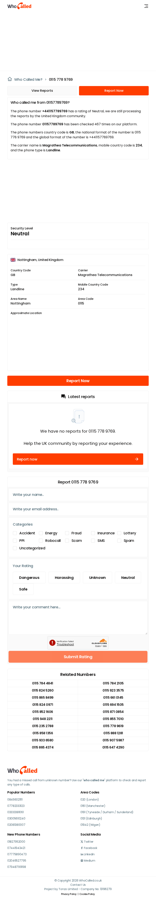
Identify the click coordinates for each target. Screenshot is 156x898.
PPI (21, 540)
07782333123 (15, 806)
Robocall (53, 540)
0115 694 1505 (113, 704)
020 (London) (89, 800)
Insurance (106, 533)
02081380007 (16, 825)
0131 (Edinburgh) (91, 818)
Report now (27, 459)
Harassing (64, 577)
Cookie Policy (87, 894)
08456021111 (14, 800)
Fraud (76, 533)
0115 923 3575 (113, 690)
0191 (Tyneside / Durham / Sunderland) (106, 812)
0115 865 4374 (43, 747)
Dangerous (29, 577)
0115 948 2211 (43, 719)
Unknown (97, 577)
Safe (23, 589)
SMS (101, 540)
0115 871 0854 (113, 711)
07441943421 (16, 848)
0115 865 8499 (42, 697)
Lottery (130, 533)
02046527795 (16, 861)
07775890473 (16, 854)
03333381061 (15, 812)
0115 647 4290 (113, 747)
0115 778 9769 (61, 79)
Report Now (114, 90)
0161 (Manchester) (92, 806)
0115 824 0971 (42, 704)
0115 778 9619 (113, 726)
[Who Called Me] (19, 6)
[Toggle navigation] (146, 6)
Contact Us (78, 885)
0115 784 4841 (42, 683)
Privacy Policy (69, 894)
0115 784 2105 (113, 683)
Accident (27, 533)
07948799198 (16, 867)
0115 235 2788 (42, 726)
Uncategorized (32, 548)
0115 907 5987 (113, 740)
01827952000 (16, 842)
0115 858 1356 (42, 733)
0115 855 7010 (113, 719)
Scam (77, 540)
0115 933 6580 (42, 740)
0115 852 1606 (42, 711)
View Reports (42, 90)
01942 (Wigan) (90, 825)
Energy (51, 533)
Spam (129, 540)
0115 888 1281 (113, 733)
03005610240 (16, 818)
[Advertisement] (75, 40)
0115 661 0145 (113, 697)
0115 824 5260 (43, 690)
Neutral (128, 577)
